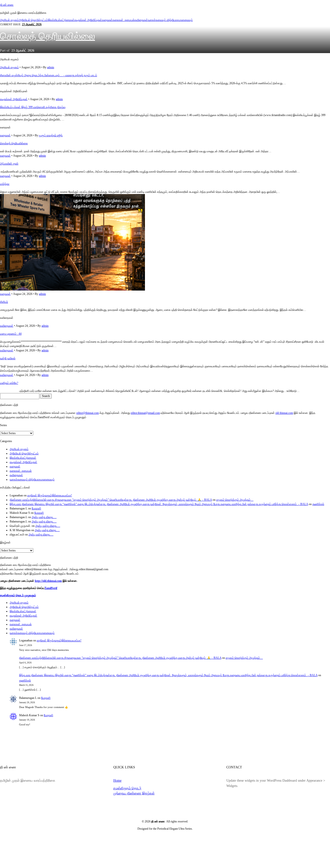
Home (117, 780)
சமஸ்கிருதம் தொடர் (127, 788)
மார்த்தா (4, 184)
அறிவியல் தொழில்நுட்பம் (33, 20)
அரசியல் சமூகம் (9, 20)
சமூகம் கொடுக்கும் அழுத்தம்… (234, 499)
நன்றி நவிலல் (7, 358)
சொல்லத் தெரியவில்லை (47, 36)
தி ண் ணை (7, 5)
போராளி (36, 508)
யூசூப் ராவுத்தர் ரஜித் (51, 135)
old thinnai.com (284, 413)
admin (50, 67)
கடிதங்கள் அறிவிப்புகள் (88, 20)
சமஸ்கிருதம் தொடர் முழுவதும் (18, 595)
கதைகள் (107, 20)
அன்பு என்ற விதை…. (44, 517)
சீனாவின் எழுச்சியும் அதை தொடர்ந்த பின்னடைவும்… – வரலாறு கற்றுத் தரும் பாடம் (48, 75)
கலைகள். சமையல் (124, 20)
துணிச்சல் (318, 504)
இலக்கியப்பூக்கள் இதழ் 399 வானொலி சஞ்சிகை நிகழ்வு (32, 107)
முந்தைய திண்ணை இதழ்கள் (134, 793)
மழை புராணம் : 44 (11, 333)
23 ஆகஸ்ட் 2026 (32, 24)
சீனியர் (4, 302)
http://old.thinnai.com (48, 581)
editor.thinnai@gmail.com (145, 413)
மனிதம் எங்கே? (9, 383)
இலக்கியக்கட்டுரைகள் (61, 20)
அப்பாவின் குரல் (9, 163)
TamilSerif (50, 588)
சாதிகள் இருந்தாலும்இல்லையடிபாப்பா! (49, 495)
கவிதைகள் (141, 20)
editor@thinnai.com (87, 413)
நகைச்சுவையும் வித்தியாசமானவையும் (170, 20)
